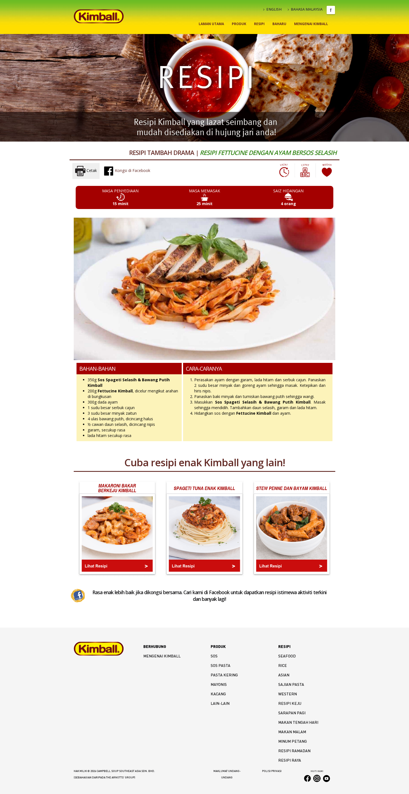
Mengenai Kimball (311, 23)
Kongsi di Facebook (132, 170)
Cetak (91, 170)
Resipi (259, 23)
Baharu (279, 23)
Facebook (331, 10)
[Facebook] (78, 595)
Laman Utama (211, 23)
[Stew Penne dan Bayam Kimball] (291, 528)
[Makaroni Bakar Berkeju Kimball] (117, 528)
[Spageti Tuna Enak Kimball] (204, 528)
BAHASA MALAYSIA (306, 9)
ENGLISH (274, 9)
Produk (239, 23)
